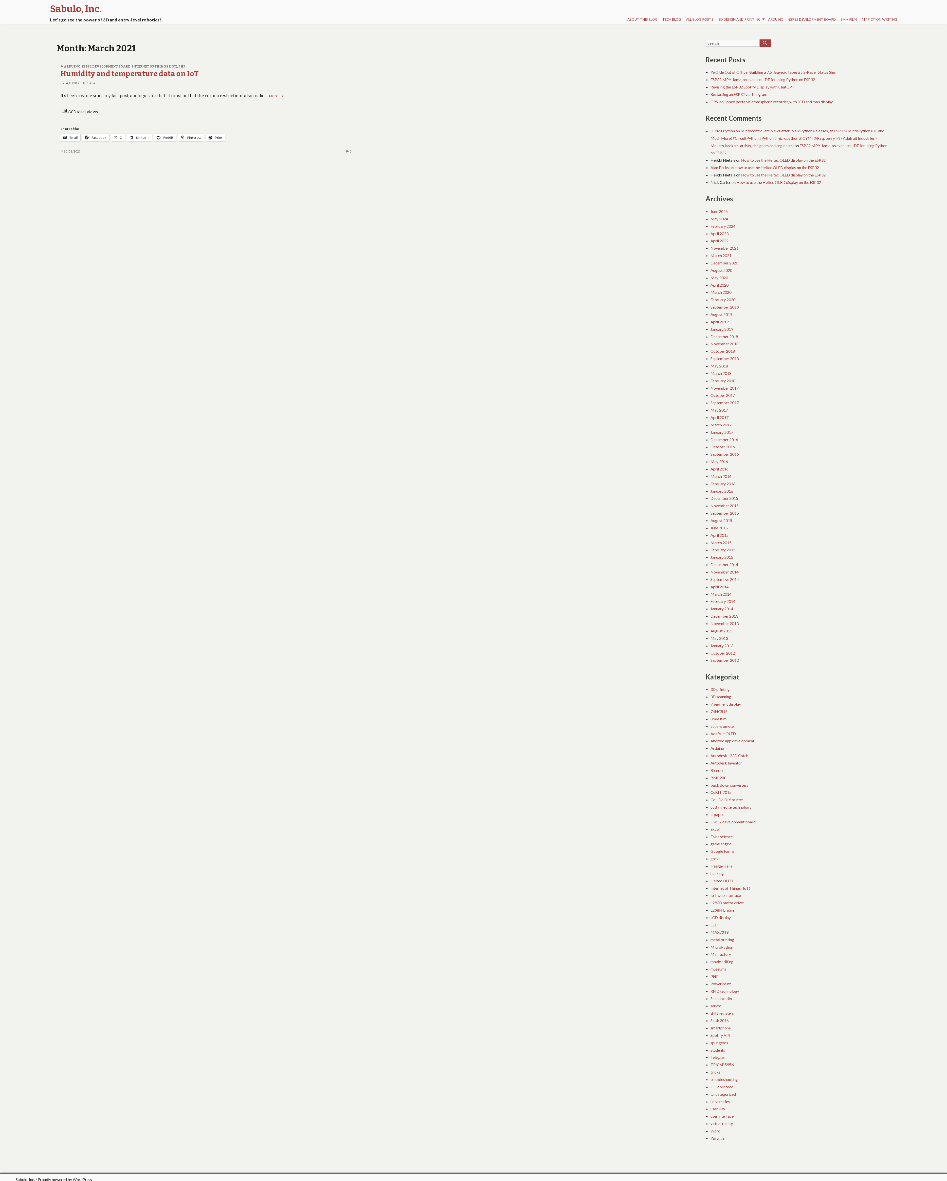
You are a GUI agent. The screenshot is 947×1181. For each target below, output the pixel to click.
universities (720, 1101)
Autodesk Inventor (726, 763)
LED (714, 924)
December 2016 (724, 439)
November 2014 (724, 572)
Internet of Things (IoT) (154, 66)
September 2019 (724, 307)
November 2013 (724, 623)
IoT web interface (725, 895)
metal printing (722, 939)
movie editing (721, 961)
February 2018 (722, 380)
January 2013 (721, 645)
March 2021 (720, 255)
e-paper (717, 814)
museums (718, 969)
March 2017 (720, 424)
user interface (722, 1116)
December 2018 (724, 336)
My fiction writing (879, 19)
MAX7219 (719, 932)
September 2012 (724, 660)
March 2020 (720, 292)
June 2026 (719, 211)
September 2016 (724, 454)
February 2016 (722, 483)
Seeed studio (721, 998)
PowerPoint (720, 983)
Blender (717, 770)
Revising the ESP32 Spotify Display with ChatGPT (752, 87)
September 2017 (724, 402)
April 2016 (719, 469)
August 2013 (721, 630)
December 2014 (724, 564)
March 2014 (720, 594)
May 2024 (719, 218)
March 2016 (720, 476)
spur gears (719, 1042)
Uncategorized (723, 1094)
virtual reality (721, 1123)
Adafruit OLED (723, 733)
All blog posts (699, 19)
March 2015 (720, 542)
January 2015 (721, 557)
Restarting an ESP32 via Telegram (738, 94)
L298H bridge (722, 910)
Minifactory (720, 954)
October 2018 (722, 351)
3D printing (720, 689)
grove (715, 858)
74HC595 (719, 711)
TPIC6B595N (722, 1064)
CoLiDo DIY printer (726, 799)
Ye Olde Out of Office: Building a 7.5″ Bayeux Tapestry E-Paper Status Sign (773, 72)
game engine (721, 843)
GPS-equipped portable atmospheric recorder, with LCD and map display (771, 101)
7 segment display (725, 704)
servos (716, 1005)
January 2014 (721, 608)
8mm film (849, 19)
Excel (715, 829)
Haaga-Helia (721, 866)
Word (715, 1131)
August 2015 (721, 520)
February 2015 (722, 549)
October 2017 (722, 395)
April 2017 (719, 417)
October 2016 (722, 446)
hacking (717, 873)
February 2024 (722, 226)
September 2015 (724, 513)
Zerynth (717, 1138)
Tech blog (671, 19)
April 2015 (719, 535)
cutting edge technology (730, 807)
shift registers (722, 1013)
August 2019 (721, 314)
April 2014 (719, 586)
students (717, 1050)
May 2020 (719, 277)
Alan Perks (719, 167)
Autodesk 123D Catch (729, 755)
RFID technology (724, 991)
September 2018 (724, 358)
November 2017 (724, 388)
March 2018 (720, 373)
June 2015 (719, 527)
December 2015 (724, 498)
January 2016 (721, 491)
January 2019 (721, 329)
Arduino (775, 19)
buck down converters (729, 785)
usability (717, 1108)
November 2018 (724, 343)
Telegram (718, 1057)
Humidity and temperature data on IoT (129, 73)
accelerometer (722, 726)
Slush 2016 (719, 1020)
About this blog (642, 19)
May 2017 (719, 410)
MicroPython (721, 947)
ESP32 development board (812, 19)
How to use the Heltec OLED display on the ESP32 (783, 160)
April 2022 (719, 240)
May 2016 (719, 461)
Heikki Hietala (82, 83)
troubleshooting (724, 1079)
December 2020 (724, 263)
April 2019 (719, 321)
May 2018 (719, 366)
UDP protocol (722, 1086)
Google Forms (722, 851)
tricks (715, 1072)
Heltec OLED (721, 880)
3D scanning (720, 696)
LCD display (720, 917)
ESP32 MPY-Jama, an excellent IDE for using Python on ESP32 (762, 79)
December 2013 (724, 616)
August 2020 (721, 270)
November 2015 (724, 505)
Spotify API (720, 1035)
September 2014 (724, 579)
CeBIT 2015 (720, 792)
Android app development (732, 740)
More (276, 96)
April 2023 (719, 233)
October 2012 (722, 653)
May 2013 (719, 638)
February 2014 (722, 601)
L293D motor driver (727, 902)
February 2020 (722, 299)
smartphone (720, 1027)
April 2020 (719, 285)
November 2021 (724, 248)
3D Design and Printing (739, 19)
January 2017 (721, 432)
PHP (181, 66)
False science (721, 836)
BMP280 (718, 777)
